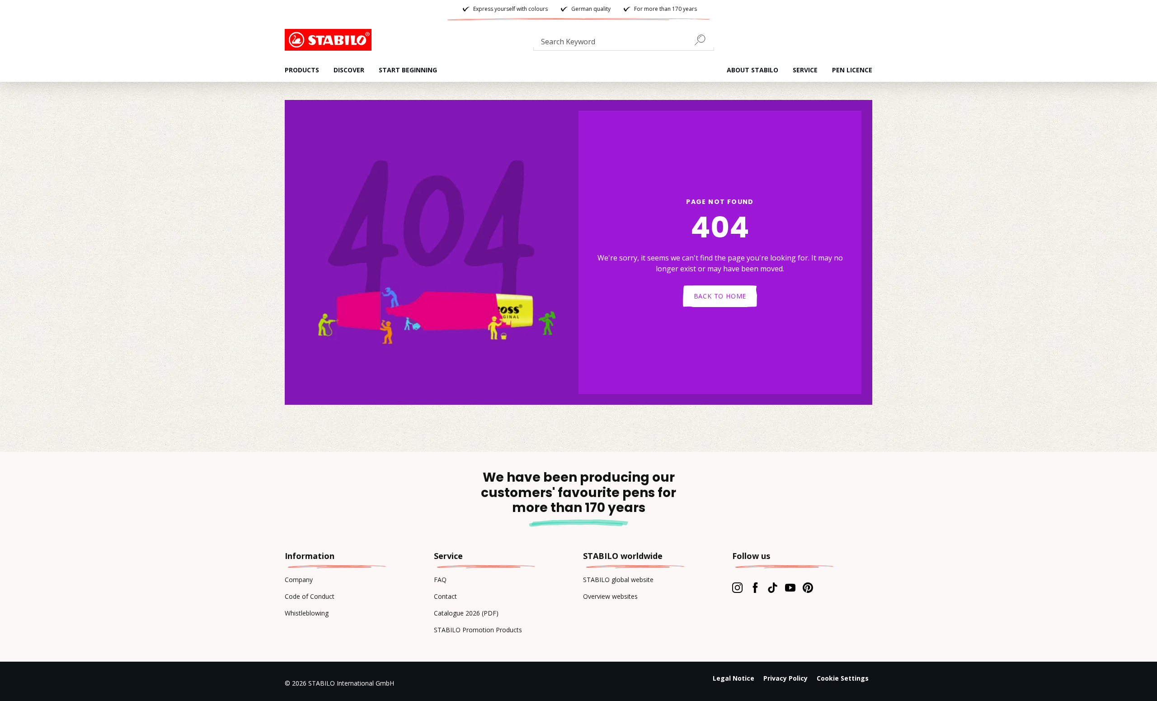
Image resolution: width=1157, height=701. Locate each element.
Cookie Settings (843, 678)
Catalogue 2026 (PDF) (466, 613)
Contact (445, 596)
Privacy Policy (785, 678)
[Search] (704, 39)
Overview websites (610, 596)
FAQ (440, 579)
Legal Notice (733, 678)
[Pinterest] (808, 587)
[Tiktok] (772, 587)
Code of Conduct (309, 596)
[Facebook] (755, 587)
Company (299, 579)
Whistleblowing (307, 613)
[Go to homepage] (330, 40)
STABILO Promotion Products (478, 629)
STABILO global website (618, 579)
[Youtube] (790, 587)
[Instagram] (737, 587)
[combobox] (623, 43)
